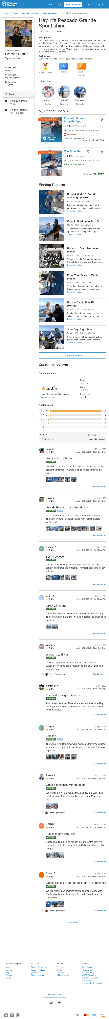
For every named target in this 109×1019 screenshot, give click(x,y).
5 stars (46, 411)
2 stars (46, 423)
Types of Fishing (38, 970)
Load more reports (72, 355)
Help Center (87, 967)
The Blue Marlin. (75, 151)
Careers (9, 970)
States (59, 970)
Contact (9, 975)
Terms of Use (87, 970)
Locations (61, 973)
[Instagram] (17, 1016)
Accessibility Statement (92, 983)
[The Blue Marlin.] (51, 163)
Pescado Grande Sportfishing (75, 120)
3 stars (46, 419)
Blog (7, 973)
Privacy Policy (88, 973)
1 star (45, 427)
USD (51, 4)
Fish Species (36, 973)
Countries (60, 967)
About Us (9, 967)
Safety (8, 978)
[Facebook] (6, 1016)
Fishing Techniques (39, 967)
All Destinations (63, 975)
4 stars (46, 415)
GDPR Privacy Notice (91, 975)
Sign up (100, 4)
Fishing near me (37, 975)
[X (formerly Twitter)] (12, 1016)
